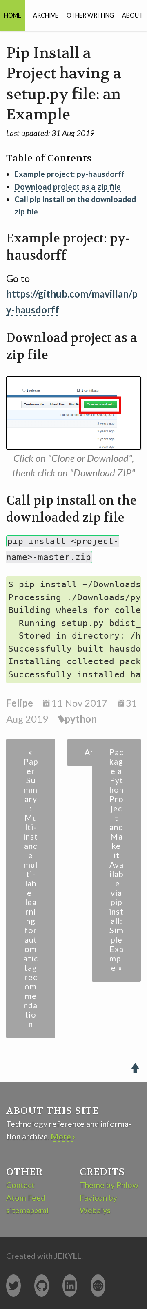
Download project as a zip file (67, 186)
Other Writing (90, 15)
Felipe (19, 703)
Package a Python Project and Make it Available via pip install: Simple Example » (116, 859)
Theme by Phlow (109, 1185)
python (81, 719)
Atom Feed (25, 1197)
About (132, 15)
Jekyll (67, 1256)
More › (63, 1136)
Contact (20, 1185)
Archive (45, 15)
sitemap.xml (27, 1210)
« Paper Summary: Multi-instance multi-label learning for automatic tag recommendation (30, 888)
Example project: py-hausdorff (69, 173)
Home (12, 15)
